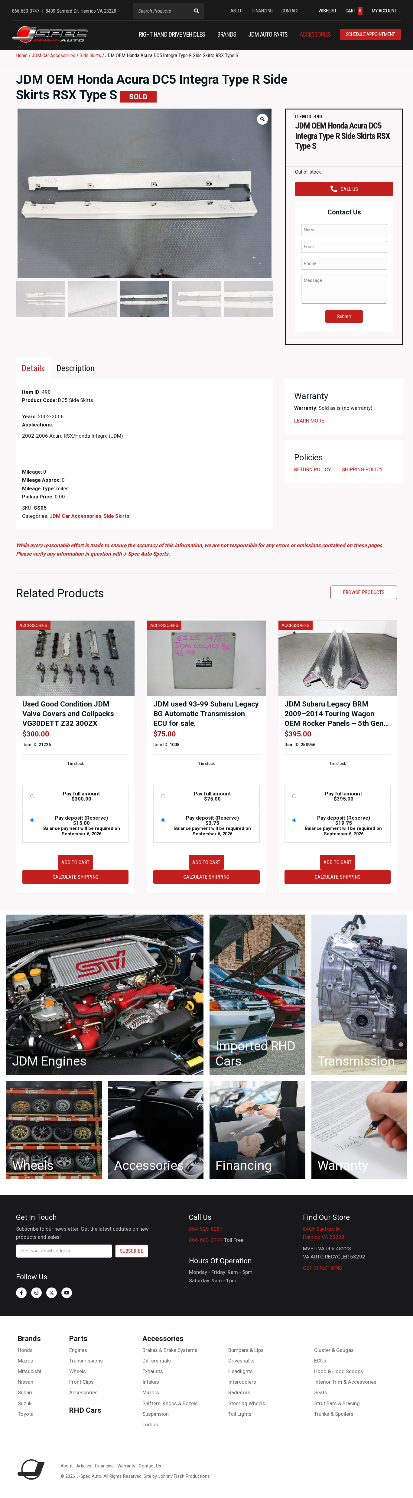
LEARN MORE (309, 421)
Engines (78, 1350)
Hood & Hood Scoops (338, 1371)
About (66, 1466)
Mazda (25, 1361)
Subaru (26, 1392)
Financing (104, 1466)
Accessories (83, 1392)
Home (22, 55)
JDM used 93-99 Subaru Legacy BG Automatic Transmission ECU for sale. (206, 714)
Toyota (26, 1414)
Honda (25, 1350)
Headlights (240, 1371)
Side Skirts (90, 55)
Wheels (77, 1371)
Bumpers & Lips (246, 1350)
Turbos (150, 1424)
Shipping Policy (362, 469)
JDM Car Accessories (53, 55)
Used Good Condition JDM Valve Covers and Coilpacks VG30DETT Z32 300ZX (68, 714)
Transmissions (86, 1361)
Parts (78, 1338)
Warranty (126, 1466)
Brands (29, 1338)
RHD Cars (85, 1410)
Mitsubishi (29, 1371)
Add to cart (75, 862)
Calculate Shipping (75, 877)
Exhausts (152, 1371)
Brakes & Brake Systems (169, 1350)
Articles (83, 1466)
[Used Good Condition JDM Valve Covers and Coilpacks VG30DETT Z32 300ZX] (75, 657)
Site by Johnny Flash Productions (177, 1476)
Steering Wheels (246, 1403)
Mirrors (150, 1392)
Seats (320, 1392)
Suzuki (25, 1403)
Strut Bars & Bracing (337, 1403)
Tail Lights (240, 1414)
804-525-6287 (206, 1229)
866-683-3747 (206, 1240)
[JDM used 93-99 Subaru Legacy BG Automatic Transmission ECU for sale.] (206, 657)
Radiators (239, 1392)
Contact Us (150, 1466)
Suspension (155, 1414)
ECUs (320, 1361)
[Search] (196, 10)
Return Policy (312, 469)
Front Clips (81, 1382)
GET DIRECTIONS (322, 1268)
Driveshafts (241, 1361)
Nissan (25, 1382)
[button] (21, 1292)
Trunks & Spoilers (333, 1414)
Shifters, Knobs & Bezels (170, 1403)
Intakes (150, 1382)
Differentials (156, 1361)
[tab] (33, 368)
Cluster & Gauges (334, 1350)
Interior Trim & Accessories (345, 1382)
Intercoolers (242, 1382)
